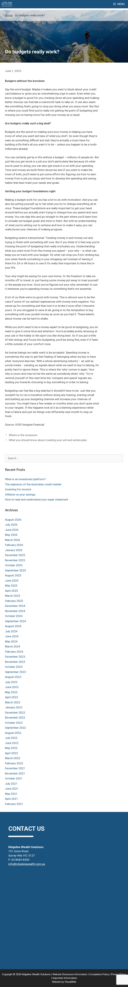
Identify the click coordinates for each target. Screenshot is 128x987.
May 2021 (11, 793)
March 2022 (12, 758)
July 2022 (11, 738)
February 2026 (14, 545)
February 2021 (14, 804)
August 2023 (13, 677)
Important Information (64, 978)
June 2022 (11, 743)
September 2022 (15, 727)
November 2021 (15, 773)
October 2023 (13, 666)
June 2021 (11, 788)
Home (8, 15)
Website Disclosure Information (70, 974)
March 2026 (12, 540)
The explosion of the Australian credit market (33, 484)
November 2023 (15, 661)
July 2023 (11, 682)
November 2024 (15, 611)
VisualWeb (70, 981)
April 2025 (11, 590)
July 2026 (11, 524)
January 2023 (13, 707)
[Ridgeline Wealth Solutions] (7, 4)
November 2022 (15, 717)
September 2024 (15, 621)
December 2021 (15, 768)
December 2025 (15, 555)
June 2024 (11, 636)
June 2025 (11, 580)
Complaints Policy (99, 974)
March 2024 (12, 646)
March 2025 (12, 595)
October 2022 (13, 722)
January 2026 (13, 550)
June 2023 (11, 687)
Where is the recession (23, 435)
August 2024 (13, 626)
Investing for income (18, 489)
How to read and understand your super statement (36, 499)
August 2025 (13, 575)
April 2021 (11, 798)
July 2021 (11, 783)
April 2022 (11, 753)
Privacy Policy (118, 974)
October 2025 (13, 565)
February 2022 (14, 763)
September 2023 (15, 672)
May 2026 (11, 534)
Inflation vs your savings (20, 494)
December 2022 (15, 712)
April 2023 (11, 697)
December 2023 (15, 656)
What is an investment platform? (25, 479)
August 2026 (13, 519)
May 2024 (11, 641)
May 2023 (11, 692)
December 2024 (15, 606)
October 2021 (13, 778)
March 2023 (12, 702)
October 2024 (13, 616)
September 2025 (15, 570)
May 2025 (11, 585)
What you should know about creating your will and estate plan (48, 440)
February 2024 (14, 651)
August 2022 (13, 733)
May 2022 (11, 748)
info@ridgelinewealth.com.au (26, 864)
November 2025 (15, 560)
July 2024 (11, 631)
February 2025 (14, 601)
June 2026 (11, 529)
